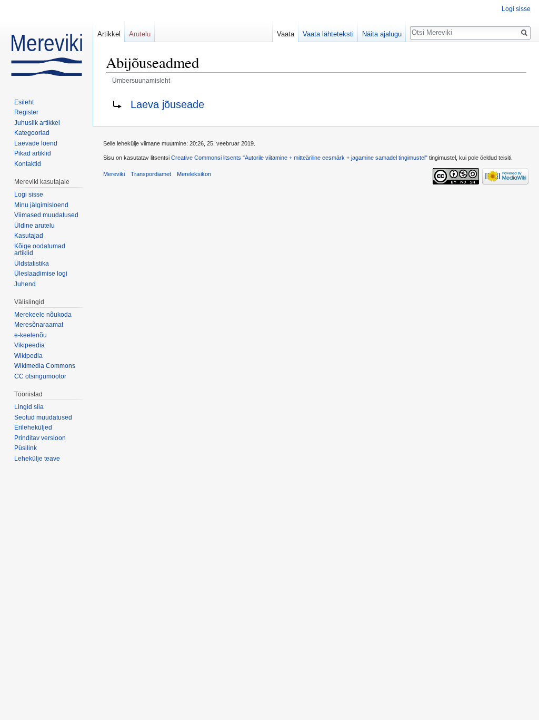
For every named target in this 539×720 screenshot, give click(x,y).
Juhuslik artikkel (37, 123)
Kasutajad (28, 235)
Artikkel (109, 34)
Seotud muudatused (43, 417)
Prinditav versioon (40, 438)
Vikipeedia (29, 345)
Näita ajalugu (382, 34)
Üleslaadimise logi (40, 273)
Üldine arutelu (34, 225)
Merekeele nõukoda (43, 314)
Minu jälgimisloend (41, 205)
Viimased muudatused (46, 215)
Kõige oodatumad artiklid (39, 249)
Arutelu (140, 34)
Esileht (24, 102)
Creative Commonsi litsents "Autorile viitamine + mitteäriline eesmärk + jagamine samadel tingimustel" (299, 157)
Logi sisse (516, 9)
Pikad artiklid (32, 153)
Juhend (25, 284)
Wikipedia (28, 355)
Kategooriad (31, 133)
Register (26, 112)
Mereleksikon (194, 174)
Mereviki (114, 174)
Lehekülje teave (37, 458)
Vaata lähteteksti (328, 34)
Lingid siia (29, 407)
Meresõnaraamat (38, 324)
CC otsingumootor (40, 376)
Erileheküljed (33, 427)
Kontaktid (27, 164)
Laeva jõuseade (167, 104)
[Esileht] (46, 42)
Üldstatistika (31, 263)
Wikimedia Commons (44, 365)
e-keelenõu (30, 335)
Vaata (285, 34)
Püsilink (25, 448)
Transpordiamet (151, 174)
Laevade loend (35, 143)
